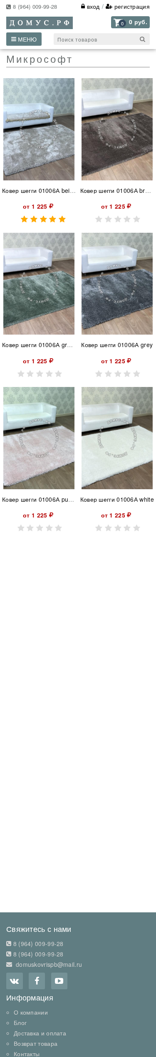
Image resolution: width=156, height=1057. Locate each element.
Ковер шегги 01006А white (117, 499)
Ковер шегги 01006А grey (117, 344)
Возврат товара (35, 1043)
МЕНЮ (26, 39)
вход (92, 6)
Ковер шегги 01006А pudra (39, 499)
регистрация (131, 6)
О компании (31, 1012)
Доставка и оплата (40, 1033)
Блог (20, 1022)
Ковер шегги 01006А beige (39, 190)
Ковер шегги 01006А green (39, 344)
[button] (130, 22)
